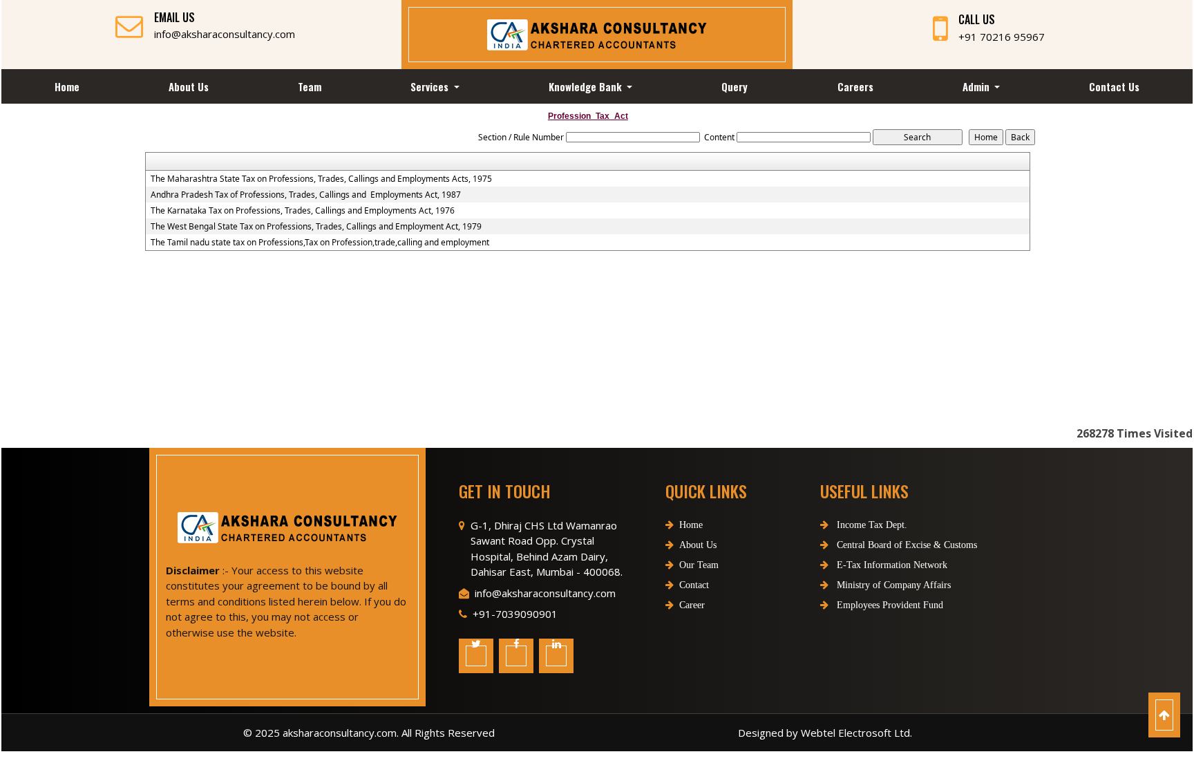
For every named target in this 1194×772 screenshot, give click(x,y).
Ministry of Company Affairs (892, 585)
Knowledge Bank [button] (587, 86)
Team (309, 86)
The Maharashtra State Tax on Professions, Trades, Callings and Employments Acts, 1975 (321, 179)
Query (734, 86)
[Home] (597, 33)
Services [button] (430, 86)
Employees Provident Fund (888, 605)
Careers (855, 86)
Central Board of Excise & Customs (905, 545)
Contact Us (1114, 86)
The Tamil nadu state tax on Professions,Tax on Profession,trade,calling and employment (320, 242)
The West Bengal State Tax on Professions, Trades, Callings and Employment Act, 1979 (316, 226)
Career (692, 605)
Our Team (699, 565)
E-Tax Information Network (890, 565)
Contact (694, 585)
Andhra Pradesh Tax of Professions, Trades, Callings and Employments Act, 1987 (306, 194)
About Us (189, 86)
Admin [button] (977, 86)
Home (67, 86)
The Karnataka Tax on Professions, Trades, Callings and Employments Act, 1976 (303, 210)
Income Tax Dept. (870, 525)
